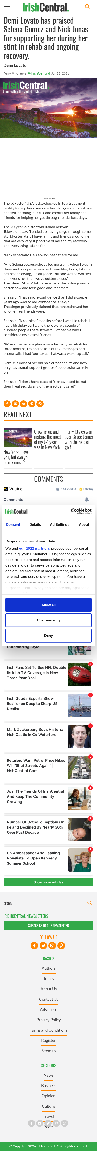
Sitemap (48, 1050)
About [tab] (84, 524)
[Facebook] (34, 945)
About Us (48, 988)
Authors (49, 968)
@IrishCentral (39, 73)
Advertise (48, 1009)
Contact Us (48, 999)
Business (48, 1085)
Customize (46, 620)
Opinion (48, 1095)
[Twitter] (43, 945)
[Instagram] (52, 945)
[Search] (87, 7)
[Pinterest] (61, 945)
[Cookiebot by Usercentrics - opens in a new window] (71, 511)
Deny (48, 635)
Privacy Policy (48, 1019)
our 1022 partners (34, 548)
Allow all (48, 605)
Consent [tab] (13, 524)
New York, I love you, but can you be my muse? (16, 457)
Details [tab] (35, 524)
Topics (48, 978)
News (48, 1075)
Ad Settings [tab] (59, 524)
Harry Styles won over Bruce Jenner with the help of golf (79, 439)
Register (48, 1040)
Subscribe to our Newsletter (48, 925)
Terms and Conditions (48, 1030)
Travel (48, 1116)
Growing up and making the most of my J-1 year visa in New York (47, 439)
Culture (48, 1106)
